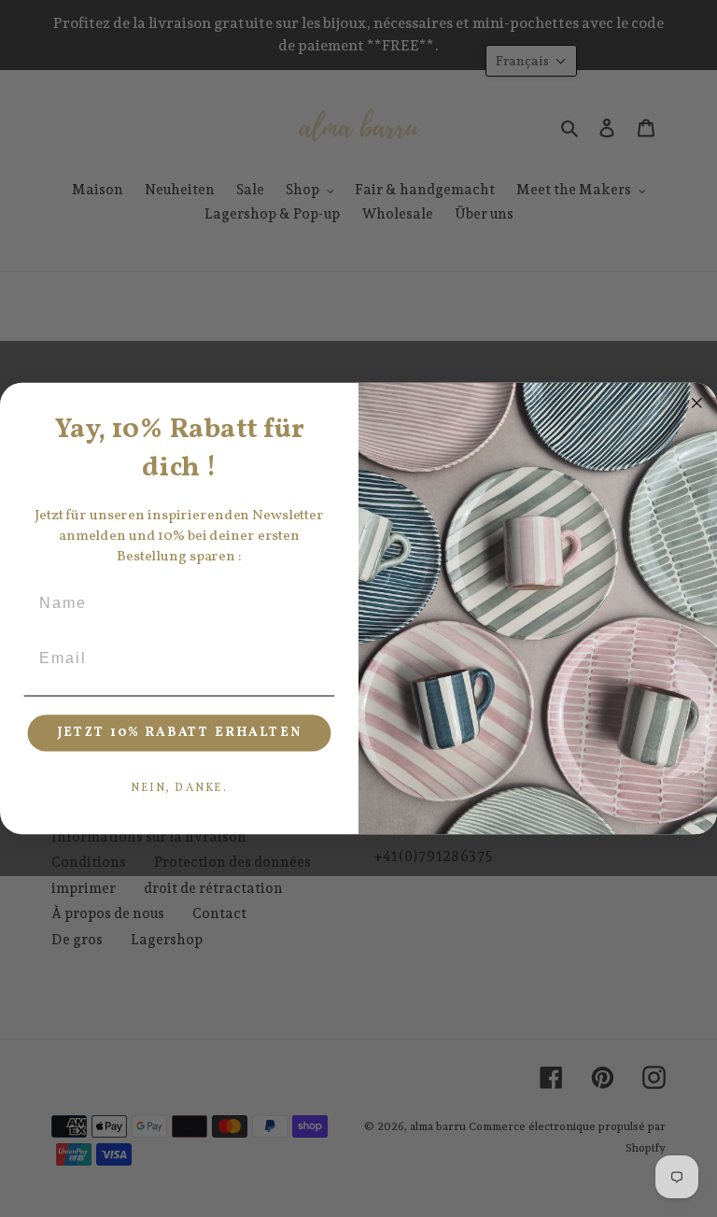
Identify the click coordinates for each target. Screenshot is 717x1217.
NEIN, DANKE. (179, 788)
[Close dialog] (697, 403)
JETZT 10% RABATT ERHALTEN (180, 733)
